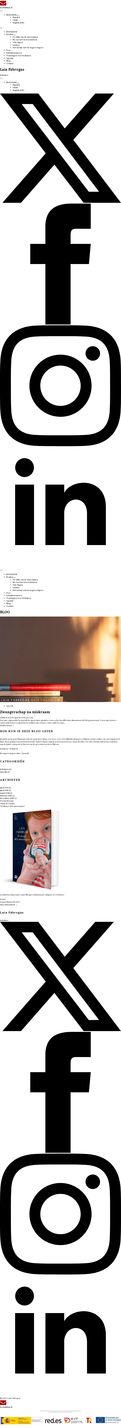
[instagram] (60, 445)
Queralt (3, 772)
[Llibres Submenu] (14, 34)
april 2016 (4, 790)
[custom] (60, 202)
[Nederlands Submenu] (18, 15)
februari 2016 (6, 795)
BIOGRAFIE (11, 32)
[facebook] (60, 324)
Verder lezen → (7, 725)
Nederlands (11, 15)
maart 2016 (5, 793)
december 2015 (7, 798)
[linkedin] (60, 567)
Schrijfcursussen (14, 53)
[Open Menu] (1, 10)
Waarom (21, 739)
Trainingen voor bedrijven (18, 55)
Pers (8, 50)
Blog (8, 61)
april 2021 (4, 787)
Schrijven (4, 769)
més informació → (8, 904)
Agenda (9, 58)
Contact (9, 63)
